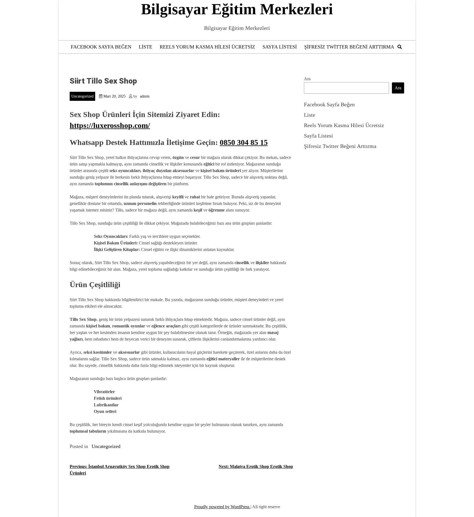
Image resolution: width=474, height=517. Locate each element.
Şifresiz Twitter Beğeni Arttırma (349, 47)
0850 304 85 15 (244, 142)
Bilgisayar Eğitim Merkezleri (237, 9)
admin (144, 96)
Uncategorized (82, 96)
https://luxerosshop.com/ (110, 125)
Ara (307, 78)
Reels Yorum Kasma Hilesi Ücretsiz (207, 47)
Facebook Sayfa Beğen (101, 47)
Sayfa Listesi (280, 47)
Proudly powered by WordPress (222, 506)
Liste (145, 47)
